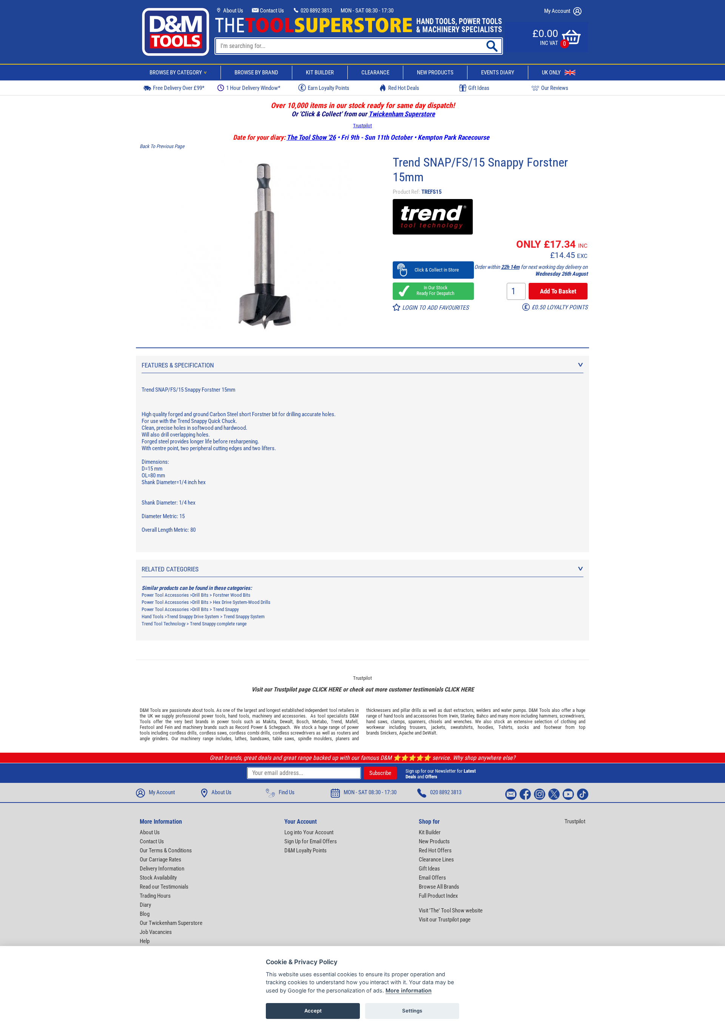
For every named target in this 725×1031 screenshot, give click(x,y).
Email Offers (432, 877)
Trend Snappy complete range (218, 624)
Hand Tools (153, 616)
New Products (435, 72)
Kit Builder (320, 72)
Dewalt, (287, 721)
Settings (412, 1011)
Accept (313, 1011)
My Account (557, 11)
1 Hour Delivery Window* (253, 88)
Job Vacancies (156, 932)
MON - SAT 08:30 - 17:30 (367, 10)
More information (409, 990)
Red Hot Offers (435, 850)
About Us (232, 10)
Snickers (388, 733)
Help (145, 941)
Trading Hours (155, 895)
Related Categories (170, 569)
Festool (147, 727)
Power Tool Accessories (165, 595)
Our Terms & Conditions (166, 850)
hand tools (238, 716)
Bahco (483, 716)
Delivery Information (162, 868)
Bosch (302, 721)
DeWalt (429, 733)
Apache (406, 733)
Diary (145, 904)
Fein (169, 727)
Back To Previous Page (162, 146)
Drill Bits (200, 595)
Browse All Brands (439, 886)
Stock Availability (158, 877)
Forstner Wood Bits (231, 595)
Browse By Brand (256, 72)
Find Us (287, 792)
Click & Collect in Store (433, 270)
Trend (336, 721)
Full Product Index (438, 895)
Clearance (375, 72)
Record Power (248, 727)
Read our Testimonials (164, 886)
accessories (293, 716)
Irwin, (454, 716)
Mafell (352, 721)
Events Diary (497, 72)
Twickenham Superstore (402, 114)
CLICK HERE (326, 689)
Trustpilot (362, 125)
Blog (145, 914)
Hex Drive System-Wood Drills (241, 602)
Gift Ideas (478, 88)
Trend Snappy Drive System (193, 616)
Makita (269, 721)
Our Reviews (554, 88)
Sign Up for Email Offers (310, 841)
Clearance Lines (436, 859)
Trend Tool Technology (163, 624)
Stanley (467, 716)
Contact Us (271, 10)
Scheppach (279, 727)
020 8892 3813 (315, 10)
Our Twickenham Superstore (171, 923)
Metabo (319, 721)
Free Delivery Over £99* (178, 88)
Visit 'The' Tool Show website (451, 910)
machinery (262, 716)
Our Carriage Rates (160, 859)
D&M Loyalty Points (305, 850)
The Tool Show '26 (311, 137)
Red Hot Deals (403, 88)
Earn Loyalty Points (328, 88)
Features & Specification (178, 365)
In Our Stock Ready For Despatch (433, 290)
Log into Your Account (308, 832)
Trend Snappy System (244, 616)
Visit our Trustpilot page (444, 919)
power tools (213, 716)
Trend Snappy (226, 609)
